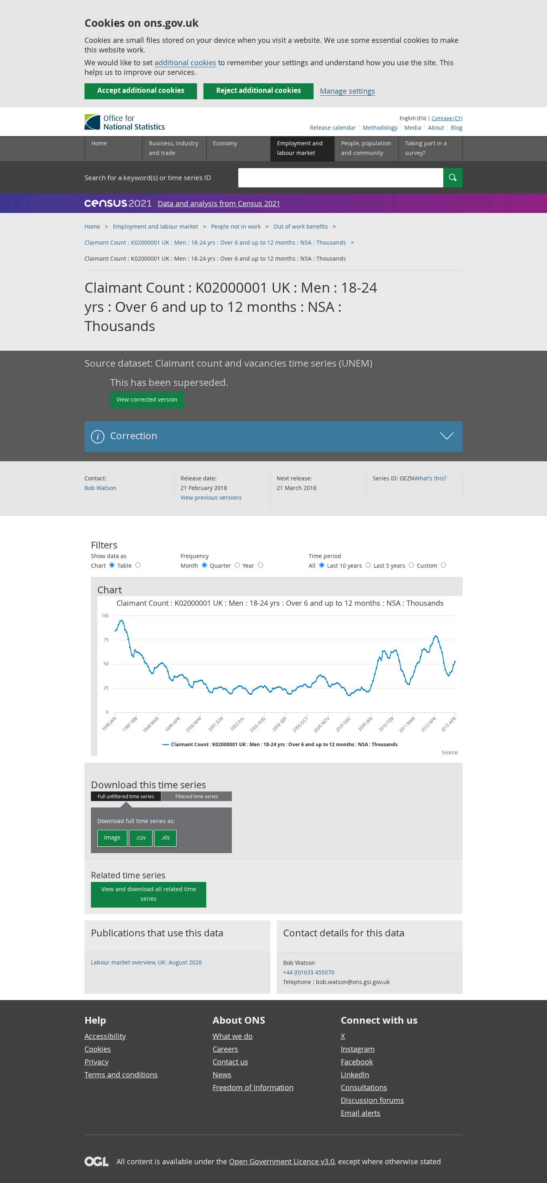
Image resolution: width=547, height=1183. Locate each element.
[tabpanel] (161, 830)
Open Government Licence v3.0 (281, 1161)
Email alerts (360, 1113)
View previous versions (211, 497)
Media (412, 127)
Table (125, 565)
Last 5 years (390, 565)
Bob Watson (100, 488)
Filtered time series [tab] (196, 796)
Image (112, 837)
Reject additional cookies (258, 90)
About (436, 127)
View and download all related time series (148, 893)
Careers (225, 1049)
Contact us (230, 1062)
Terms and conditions (121, 1074)
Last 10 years (345, 565)
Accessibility (105, 1036)
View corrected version (147, 399)
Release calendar (333, 127)
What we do (233, 1036)
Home (99, 143)
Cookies (97, 1049)
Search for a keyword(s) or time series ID (147, 177)
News (222, 1074)
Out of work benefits (301, 226)
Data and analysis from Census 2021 (219, 203)
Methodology (380, 127)
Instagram (358, 1049)
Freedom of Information (253, 1087)
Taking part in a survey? (426, 148)
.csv (141, 837)
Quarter (221, 565)
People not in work (236, 226)
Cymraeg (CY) (447, 118)
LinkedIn (355, 1074)
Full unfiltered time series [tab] (126, 796)
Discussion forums (372, 1100)
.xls (165, 837)
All (313, 565)
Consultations (364, 1087)
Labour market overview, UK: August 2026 (146, 962)
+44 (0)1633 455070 (308, 972)
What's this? (430, 478)
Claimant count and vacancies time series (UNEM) (263, 363)
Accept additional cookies (140, 90)
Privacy (96, 1062)
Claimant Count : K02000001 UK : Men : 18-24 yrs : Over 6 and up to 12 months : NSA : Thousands (215, 242)
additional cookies (185, 62)
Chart (99, 565)
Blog (457, 127)
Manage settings (347, 91)
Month (190, 565)
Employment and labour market (155, 226)
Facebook (357, 1062)
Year (249, 565)
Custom (428, 565)
